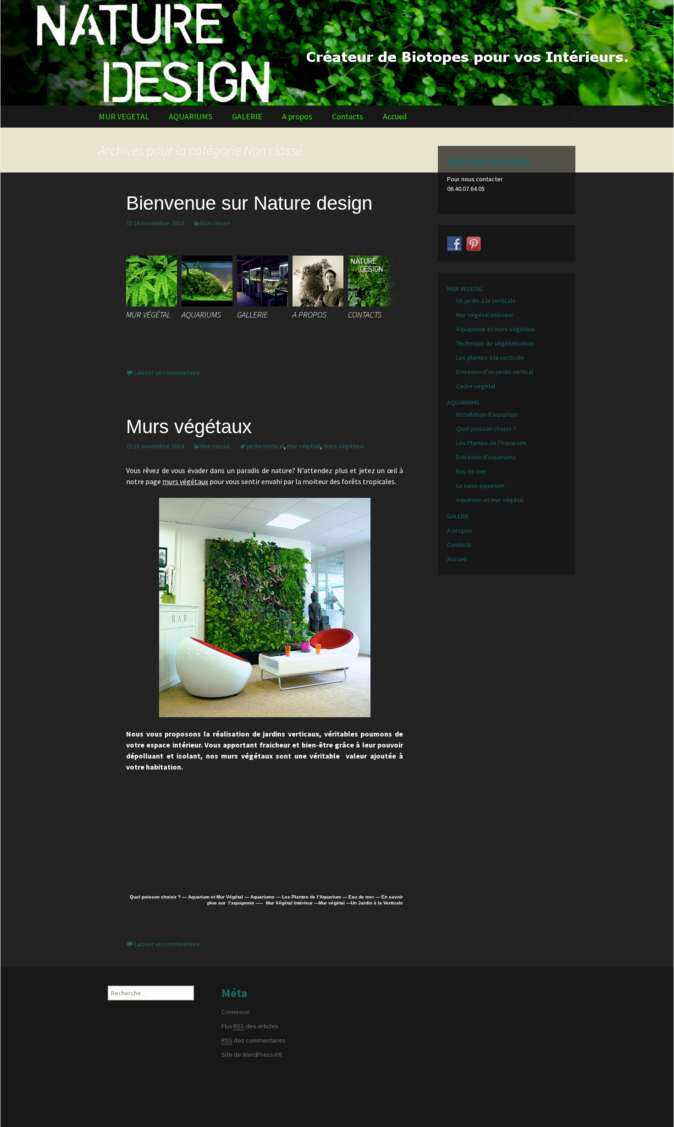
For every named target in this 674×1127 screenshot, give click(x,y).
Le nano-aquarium (480, 485)
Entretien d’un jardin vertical (494, 372)
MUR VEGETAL (124, 116)
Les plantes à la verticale (490, 357)
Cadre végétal (475, 386)
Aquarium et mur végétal (490, 500)
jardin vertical (265, 446)
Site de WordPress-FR (251, 1054)
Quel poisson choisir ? (155, 896)
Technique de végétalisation (495, 343)
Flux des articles (249, 1026)
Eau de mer (361, 896)
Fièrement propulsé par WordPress (147, 1108)
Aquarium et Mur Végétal (215, 896)
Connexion (235, 1012)
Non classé (215, 223)
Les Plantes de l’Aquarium (311, 896)
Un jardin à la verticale (486, 300)
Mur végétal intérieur (485, 315)
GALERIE (247, 116)
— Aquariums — (262, 896)
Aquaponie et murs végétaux (495, 329)
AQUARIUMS (190, 116)
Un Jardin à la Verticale (377, 902)
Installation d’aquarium (487, 414)
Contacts (347, 116)
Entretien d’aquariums (486, 457)
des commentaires (253, 1040)
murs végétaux (343, 446)
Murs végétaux (189, 426)
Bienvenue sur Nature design (249, 203)
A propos (297, 116)
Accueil (395, 116)
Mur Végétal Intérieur (288, 902)
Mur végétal (332, 902)
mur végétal (303, 446)
